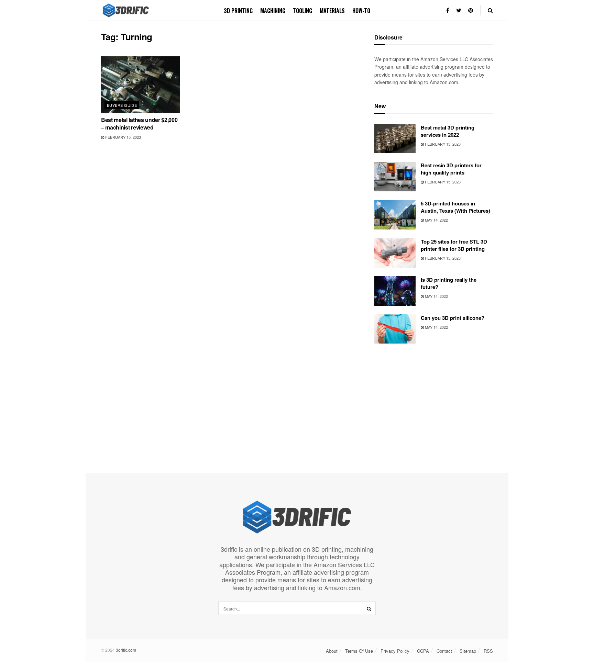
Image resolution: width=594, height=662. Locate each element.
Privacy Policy (395, 651)
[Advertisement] (433, 400)
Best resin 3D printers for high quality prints (451, 168)
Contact (444, 651)
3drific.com (126, 650)
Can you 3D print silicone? (452, 318)
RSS (488, 651)
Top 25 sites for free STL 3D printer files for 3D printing (454, 245)
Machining (272, 11)
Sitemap (468, 651)
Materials (332, 11)
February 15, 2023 (122, 137)
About (332, 651)
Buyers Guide (122, 105)
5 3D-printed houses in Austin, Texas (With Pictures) (455, 207)
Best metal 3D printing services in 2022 (447, 131)
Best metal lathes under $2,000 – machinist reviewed (139, 123)
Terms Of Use (359, 651)
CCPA (423, 651)
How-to (361, 11)
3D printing (238, 11)
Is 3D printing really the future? (448, 283)
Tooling (302, 11)
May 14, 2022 (436, 220)
